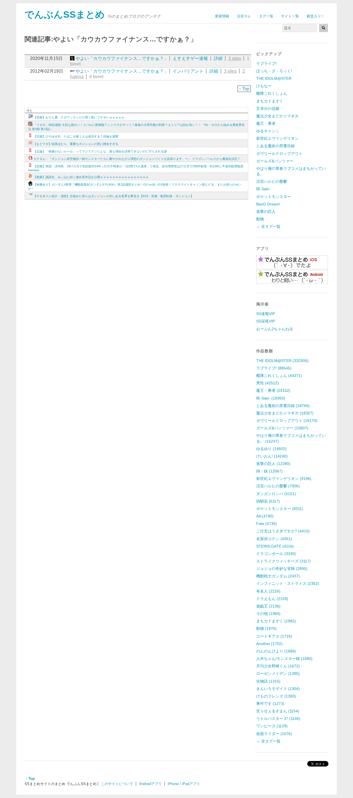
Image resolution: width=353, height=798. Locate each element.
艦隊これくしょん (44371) (279, 375)
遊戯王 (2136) (268, 606)
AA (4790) (265, 516)
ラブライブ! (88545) (274, 368)
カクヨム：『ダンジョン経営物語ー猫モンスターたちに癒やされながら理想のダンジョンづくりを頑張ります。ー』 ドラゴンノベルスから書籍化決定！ (136, 158)
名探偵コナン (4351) (274, 539)
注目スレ (244, 16)
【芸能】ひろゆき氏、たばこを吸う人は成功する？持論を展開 (75, 136)
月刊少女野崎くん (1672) (278, 666)
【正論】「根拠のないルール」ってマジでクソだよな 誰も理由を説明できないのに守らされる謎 (100, 151)
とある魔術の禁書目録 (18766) (283, 405)
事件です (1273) (270, 703)
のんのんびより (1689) (276, 651)
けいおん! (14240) (272, 456)
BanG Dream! (268, 204)
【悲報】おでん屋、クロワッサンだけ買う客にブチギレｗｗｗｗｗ (78, 117)
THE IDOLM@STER (274, 78)
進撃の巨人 (266, 211)
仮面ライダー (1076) (274, 733)
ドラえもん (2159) (272, 598)
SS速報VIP (265, 313)
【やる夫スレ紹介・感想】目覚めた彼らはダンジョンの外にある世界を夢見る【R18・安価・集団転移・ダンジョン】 (113, 196)
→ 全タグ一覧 (268, 226)
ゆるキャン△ (267, 131)
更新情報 (222, 16)
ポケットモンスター (273, 196)
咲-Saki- (263, 189)
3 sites (234, 58)
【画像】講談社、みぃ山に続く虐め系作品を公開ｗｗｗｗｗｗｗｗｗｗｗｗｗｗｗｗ (91, 177)
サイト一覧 (290, 16)
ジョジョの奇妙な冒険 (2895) (281, 568)
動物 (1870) (266, 628)
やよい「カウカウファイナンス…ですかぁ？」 (122, 58)
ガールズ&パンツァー (274, 161)
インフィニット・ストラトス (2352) (287, 583)
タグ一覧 (266, 16)
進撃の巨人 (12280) (273, 463)
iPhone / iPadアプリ (184, 784)
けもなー (264, 86)
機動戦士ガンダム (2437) (278, 576)
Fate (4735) (266, 523)
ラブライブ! (266, 63)
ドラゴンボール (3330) (276, 553)
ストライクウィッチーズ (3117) (283, 561)
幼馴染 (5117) (268, 501)
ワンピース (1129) (272, 726)
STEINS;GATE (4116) (275, 546)
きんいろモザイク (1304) (278, 688)
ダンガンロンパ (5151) (276, 494)
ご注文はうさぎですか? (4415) (283, 531)
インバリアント (188, 71)
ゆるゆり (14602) (271, 448)
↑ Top (244, 88)
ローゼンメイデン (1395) (278, 673)
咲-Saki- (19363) (270, 398)
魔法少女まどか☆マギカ (277, 116)
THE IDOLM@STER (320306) (282, 360)
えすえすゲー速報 (190, 58)
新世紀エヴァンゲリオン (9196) (283, 478)
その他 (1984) (268, 613)
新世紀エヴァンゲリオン (277, 138)
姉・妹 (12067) (269, 471)
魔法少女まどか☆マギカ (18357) (285, 413)
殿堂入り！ (316, 16)
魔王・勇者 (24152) (273, 390)
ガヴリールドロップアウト (279, 153)
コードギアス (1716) (274, 636)
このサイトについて (117, 784)
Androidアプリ (150, 784)
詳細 (218, 58)
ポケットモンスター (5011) (279, 508)
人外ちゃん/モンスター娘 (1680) (284, 658)
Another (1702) (269, 643)
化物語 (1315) (268, 681)
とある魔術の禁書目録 (275, 146)
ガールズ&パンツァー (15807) (282, 428)
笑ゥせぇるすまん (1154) (277, 711)
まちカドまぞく (269, 101)
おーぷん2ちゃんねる (274, 329)
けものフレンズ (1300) (276, 696)
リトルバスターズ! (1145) (278, 718)
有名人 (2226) (268, 591)
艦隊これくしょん (271, 93)
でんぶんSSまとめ (65, 14)
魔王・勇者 (266, 123)
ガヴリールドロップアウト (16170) (286, 420)
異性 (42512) (267, 383)
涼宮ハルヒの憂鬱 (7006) (278, 486)
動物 (260, 219)
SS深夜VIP (265, 321)
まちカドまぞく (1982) (276, 621)
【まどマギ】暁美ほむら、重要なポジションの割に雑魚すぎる (75, 144)
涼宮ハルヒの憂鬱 (271, 181)
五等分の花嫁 (267, 108)
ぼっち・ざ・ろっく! (274, 71)
